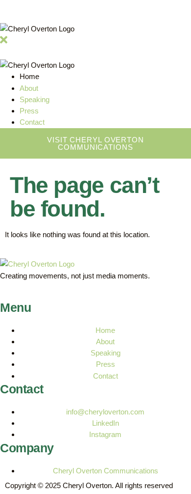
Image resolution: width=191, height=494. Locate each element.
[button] (3, 42)
